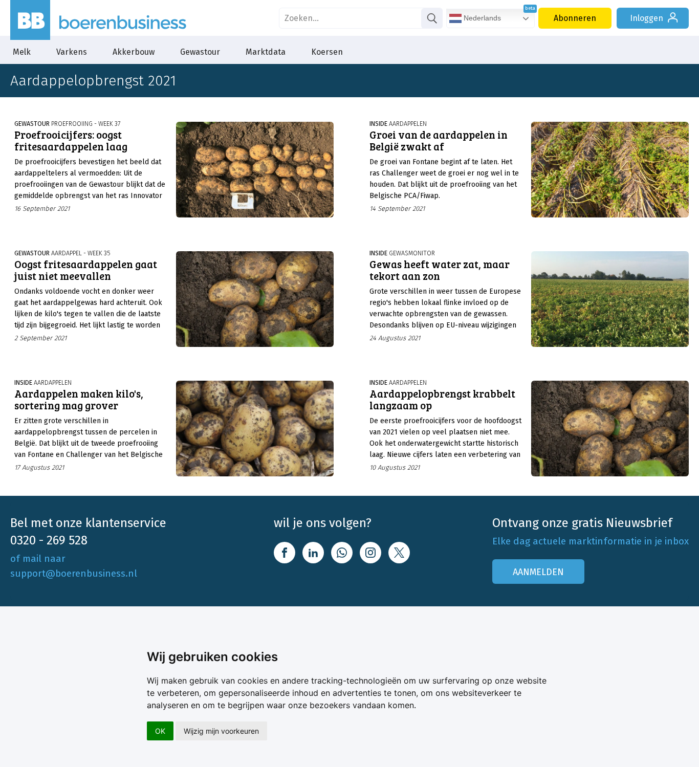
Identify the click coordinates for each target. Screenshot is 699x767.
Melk (22, 52)
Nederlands (481, 18)
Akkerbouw (134, 52)
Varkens (71, 52)
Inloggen (646, 18)
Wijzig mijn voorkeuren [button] (221, 731)
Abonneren (575, 18)
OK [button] (160, 731)
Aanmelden (538, 572)
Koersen (327, 52)
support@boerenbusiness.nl (73, 573)
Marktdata (266, 52)
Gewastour (200, 52)
